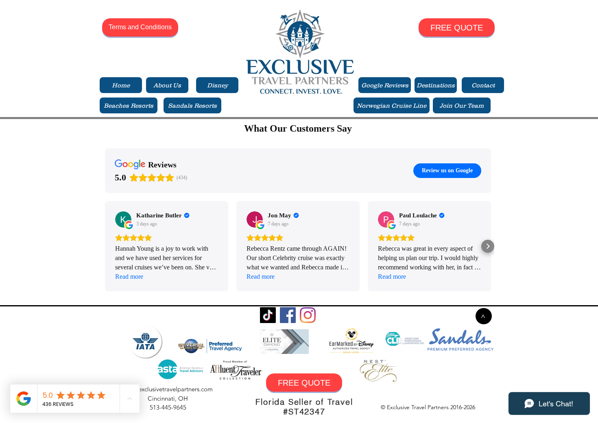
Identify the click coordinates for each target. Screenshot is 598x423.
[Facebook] (288, 315)
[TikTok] (268, 315)
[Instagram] (308, 315)
